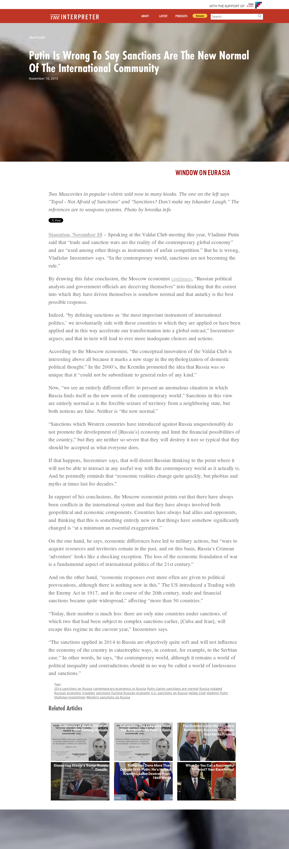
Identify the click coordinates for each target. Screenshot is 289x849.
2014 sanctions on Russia (73, 688)
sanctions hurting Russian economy (123, 693)
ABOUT (145, 16)
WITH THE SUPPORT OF (227, 6)
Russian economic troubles (74, 693)
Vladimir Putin (217, 693)
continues (181, 278)
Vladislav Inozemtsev (70, 697)
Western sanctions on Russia (108, 697)
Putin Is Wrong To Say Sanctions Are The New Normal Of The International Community (139, 61)
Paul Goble (37, 37)
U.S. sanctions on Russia (169, 693)
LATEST (163, 16)
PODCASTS (181, 16)
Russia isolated (210, 688)
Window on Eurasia (202, 173)
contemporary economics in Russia (119, 688)
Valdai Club (197, 693)
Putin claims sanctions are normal (172, 688)
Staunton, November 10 (75, 234)
